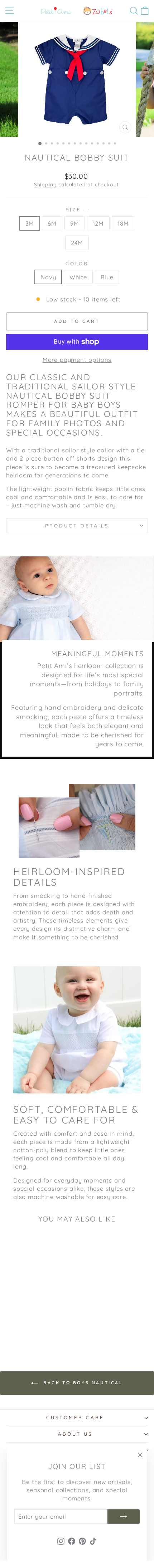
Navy (48, 277)
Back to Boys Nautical (82, 1382)
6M (52, 223)
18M (123, 223)
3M (29, 223)
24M (77, 242)
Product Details (77, 526)
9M (74, 223)
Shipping (45, 184)
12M (98, 223)
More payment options (77, 359)
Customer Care (75, 1417)
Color (77, 263)
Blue (107, 277)
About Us (75, 1434)
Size (77, 209)
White (78, 277)
